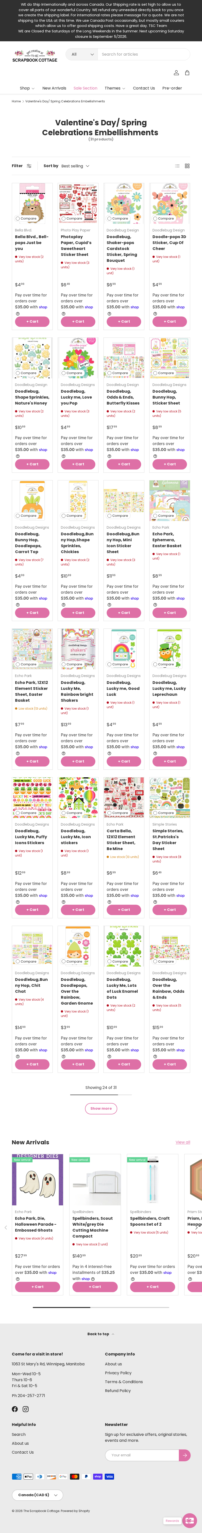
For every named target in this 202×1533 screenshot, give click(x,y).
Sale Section (85, 88)
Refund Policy (118, 1391)
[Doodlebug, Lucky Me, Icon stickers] (78, 797)
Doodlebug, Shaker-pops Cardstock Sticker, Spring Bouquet (122, 248)
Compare (28, 218)
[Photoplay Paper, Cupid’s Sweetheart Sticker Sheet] (78, 203)
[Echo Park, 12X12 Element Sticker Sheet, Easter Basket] (32, 649)
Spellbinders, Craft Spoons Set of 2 (150, 1221)
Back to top (98, 1333)
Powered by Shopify (75, 1511)
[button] (187, 72)
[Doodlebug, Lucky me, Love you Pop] (78, 358)
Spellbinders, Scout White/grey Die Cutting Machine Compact (92, 1227)
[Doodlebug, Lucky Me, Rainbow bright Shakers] (78, 649)
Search (19, 1434)
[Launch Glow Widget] (189, 1520)
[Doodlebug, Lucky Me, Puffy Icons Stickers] (32, 797)
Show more (101, 1108)
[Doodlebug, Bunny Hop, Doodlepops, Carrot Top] (32, 500)
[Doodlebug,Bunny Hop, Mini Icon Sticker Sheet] (124, 500)
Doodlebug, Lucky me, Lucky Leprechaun (169, 688)
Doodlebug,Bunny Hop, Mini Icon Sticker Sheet (123, 543)
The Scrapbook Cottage (41, 1511)
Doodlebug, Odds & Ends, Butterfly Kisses (123, 397)
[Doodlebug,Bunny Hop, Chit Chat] (32, 946)
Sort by (51, 166)
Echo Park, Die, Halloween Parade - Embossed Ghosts (35, 1224)
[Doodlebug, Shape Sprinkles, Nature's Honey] (32, 358)
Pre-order (172, 88)
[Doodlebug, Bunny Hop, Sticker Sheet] (170, 358)
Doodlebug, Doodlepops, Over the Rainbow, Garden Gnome (77, 991)
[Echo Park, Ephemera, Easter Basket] (170, 500)
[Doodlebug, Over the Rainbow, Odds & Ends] (170, 946)
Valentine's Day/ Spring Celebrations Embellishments (65, 101)
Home (16, 101)
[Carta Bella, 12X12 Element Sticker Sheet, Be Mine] (124, 797)
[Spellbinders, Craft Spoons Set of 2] (152, 1179)
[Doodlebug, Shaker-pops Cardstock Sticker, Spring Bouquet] (124, 203)
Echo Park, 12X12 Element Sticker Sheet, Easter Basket (31, 691)
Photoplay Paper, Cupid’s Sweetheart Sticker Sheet (76, 245)
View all (183, 1142)
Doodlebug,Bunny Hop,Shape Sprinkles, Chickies (77, 543)
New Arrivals (54, 88)
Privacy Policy (118, 1373)
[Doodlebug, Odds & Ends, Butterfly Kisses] (124, 358)
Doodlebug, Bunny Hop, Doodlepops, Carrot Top (28, 543)
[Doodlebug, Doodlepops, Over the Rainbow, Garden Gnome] (78, 946)
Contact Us (144, 88)
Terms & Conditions (124, 1382)
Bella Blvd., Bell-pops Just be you (32, 242)
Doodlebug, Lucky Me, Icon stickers (76, 837)
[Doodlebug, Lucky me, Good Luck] (124, 649)
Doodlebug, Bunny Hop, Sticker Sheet (166, 397)
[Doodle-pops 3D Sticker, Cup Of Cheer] (170, 203)
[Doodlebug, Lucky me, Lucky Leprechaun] (170, 649)
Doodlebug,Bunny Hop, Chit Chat (31, 985)
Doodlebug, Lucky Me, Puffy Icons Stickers (31, 837)
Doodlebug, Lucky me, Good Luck (123, 688)
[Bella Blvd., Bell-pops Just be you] (32, 203)
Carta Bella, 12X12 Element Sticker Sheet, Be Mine (121, 840)
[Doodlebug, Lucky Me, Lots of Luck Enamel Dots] (124, 946)
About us (113, 1364)
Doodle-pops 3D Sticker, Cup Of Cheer (169, 242)
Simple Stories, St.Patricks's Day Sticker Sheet (168, 840)
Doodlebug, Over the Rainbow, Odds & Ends (168, 988)
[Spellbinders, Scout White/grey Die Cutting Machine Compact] (94, 1179)
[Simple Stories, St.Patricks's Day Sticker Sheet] (170, 797)
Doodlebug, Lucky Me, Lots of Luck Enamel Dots (122, 988)
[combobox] (128, 54)
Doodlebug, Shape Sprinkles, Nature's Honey (32, 397)
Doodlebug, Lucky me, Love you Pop (76, 397)
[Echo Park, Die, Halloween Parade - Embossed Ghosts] (37, 1179)
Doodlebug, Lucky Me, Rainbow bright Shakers (77, 691)
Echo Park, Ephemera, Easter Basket (167, 540)
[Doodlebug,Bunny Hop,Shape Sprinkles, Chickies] (78, 500)
